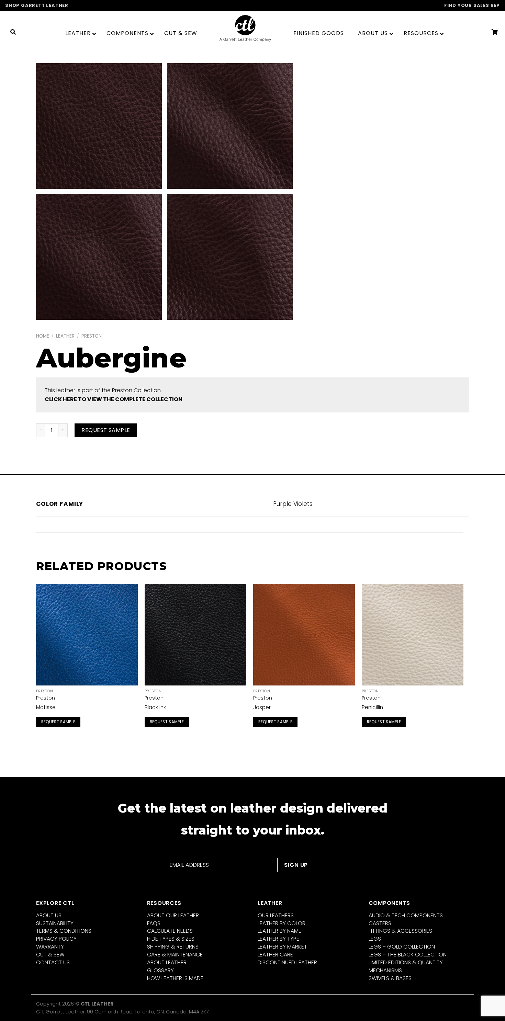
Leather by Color (281, 923)
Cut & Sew (50, 954)
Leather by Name (279, 930)
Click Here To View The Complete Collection (113, 399)
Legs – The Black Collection (408, 954)
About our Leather (173, 915)
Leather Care (275, 954)
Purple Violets (293, 504)
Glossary (160, 970)
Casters (380, 923)
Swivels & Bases (390, 978)
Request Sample (105, 430)
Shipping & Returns (173, 946)
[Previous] (36, 663)
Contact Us (53, 962)
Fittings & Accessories (400, 930)
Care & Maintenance (175, 954)
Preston (91, 336)
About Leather (167, 962)
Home (42, 336)
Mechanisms (385, 970)
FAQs (153, 923)
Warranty (50, 946)
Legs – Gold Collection (402, 946)
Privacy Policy (56, 938)
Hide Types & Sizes (170, 938)
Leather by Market (282, 946)
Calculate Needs (170, 930)
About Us (48, 915)
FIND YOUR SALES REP (472, 5)
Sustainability (55, 923)
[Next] (463, 663)
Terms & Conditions (63, 930)
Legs (375, 938)
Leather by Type (278, 938)
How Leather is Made (175, 978)
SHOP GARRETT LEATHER (36, 5)
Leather (65, 336)
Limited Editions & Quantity (406, 962)
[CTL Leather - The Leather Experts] (245, 28)
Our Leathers (276, 915)
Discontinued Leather (287, 962)
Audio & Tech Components (406, 915)
